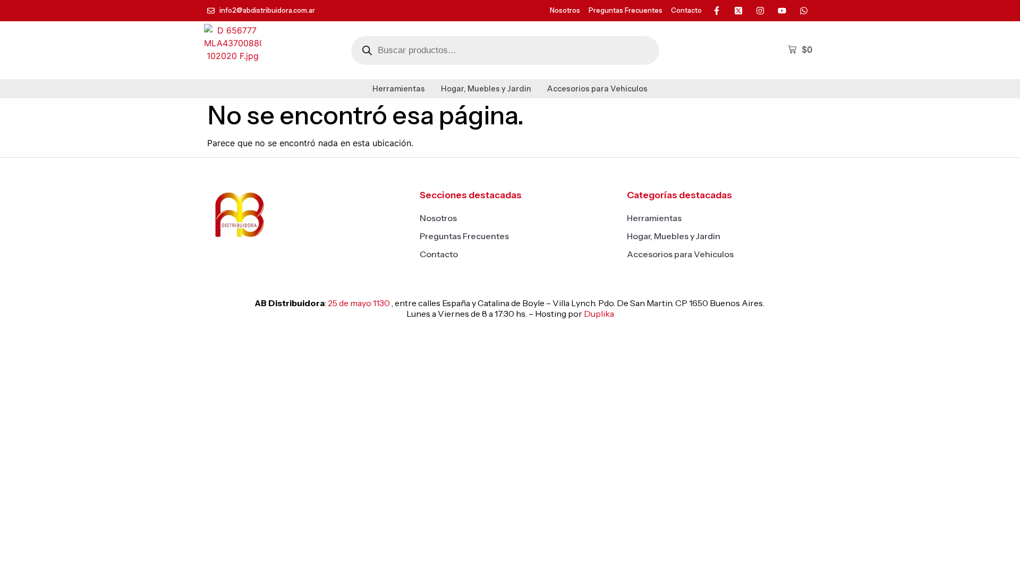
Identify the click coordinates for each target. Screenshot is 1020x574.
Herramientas (398, 89)
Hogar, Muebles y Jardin (486, 89)
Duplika (599, 313)
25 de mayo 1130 (359, 303)
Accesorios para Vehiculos (597, 89)
